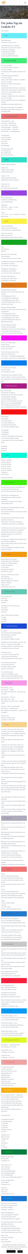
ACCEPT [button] (20, 1251)
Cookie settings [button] (11, 1251)
